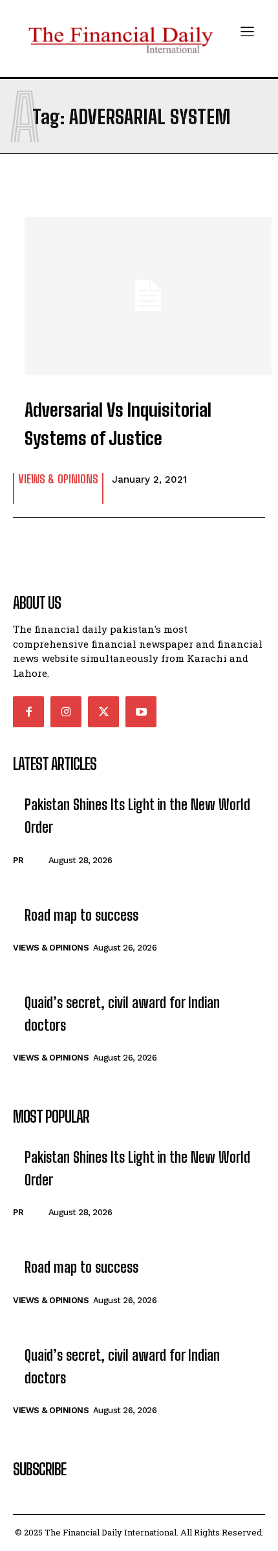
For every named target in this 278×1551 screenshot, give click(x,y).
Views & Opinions (58, 479)
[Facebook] (28, 711)
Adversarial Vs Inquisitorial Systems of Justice (118, 424)
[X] (103, 711)
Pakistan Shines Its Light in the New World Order (137, 816)
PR (18, 860)
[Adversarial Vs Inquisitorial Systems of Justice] (139, 289)
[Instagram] (65, 711)
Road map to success (81, 915)
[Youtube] (140, 711)
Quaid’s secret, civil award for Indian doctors (122, 1014)
